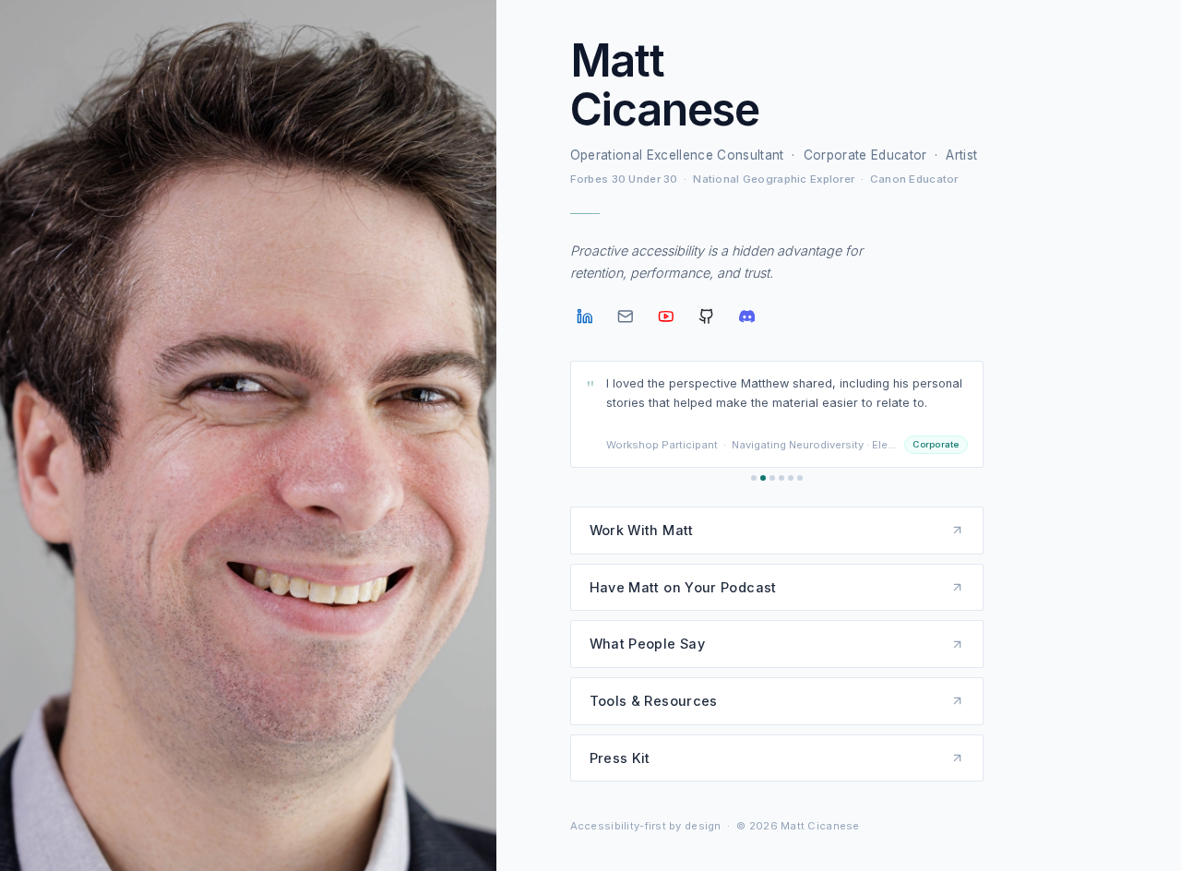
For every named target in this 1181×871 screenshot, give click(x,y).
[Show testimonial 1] (754, 478)
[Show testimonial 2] (763, 478)
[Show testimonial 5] (790, 478)
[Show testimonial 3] (772, 478)
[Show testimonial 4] (781, 478)
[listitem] (585, 316)
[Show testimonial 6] (800, 478)
